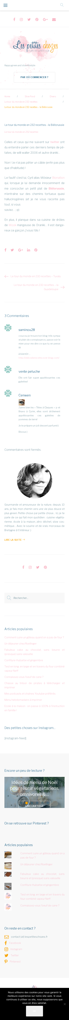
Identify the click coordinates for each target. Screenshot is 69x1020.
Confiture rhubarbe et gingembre (23, 660)
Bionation (58, 177)
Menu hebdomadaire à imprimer (23, 699)
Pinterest (15, 961)
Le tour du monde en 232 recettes (20, 101)
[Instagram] (21, 19)
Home (7, 96)
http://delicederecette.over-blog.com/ (39, 357)
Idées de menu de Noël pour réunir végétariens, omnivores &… (34, 788)
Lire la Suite (13, 540)
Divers (53, 96)
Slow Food (30, 96)
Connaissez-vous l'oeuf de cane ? (23, 676)
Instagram (16, 949)
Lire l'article (34, 806)
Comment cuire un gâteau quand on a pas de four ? (34, 637)
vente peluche (29, 371)
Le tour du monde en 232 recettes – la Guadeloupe (36, 287)
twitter (54, 142)
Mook (12, 225)
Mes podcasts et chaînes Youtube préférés (30, 693)
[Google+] (45, 19)
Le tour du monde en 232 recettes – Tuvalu (36, 276)
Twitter (15, 955)
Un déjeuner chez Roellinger (20, 643)
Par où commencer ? (34, 77)
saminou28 (27, 330)
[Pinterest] (36, 19)
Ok (34, 1011)
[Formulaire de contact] (54, 19)
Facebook (15, 942)
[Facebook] (14, 19)
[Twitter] (29, 19)
